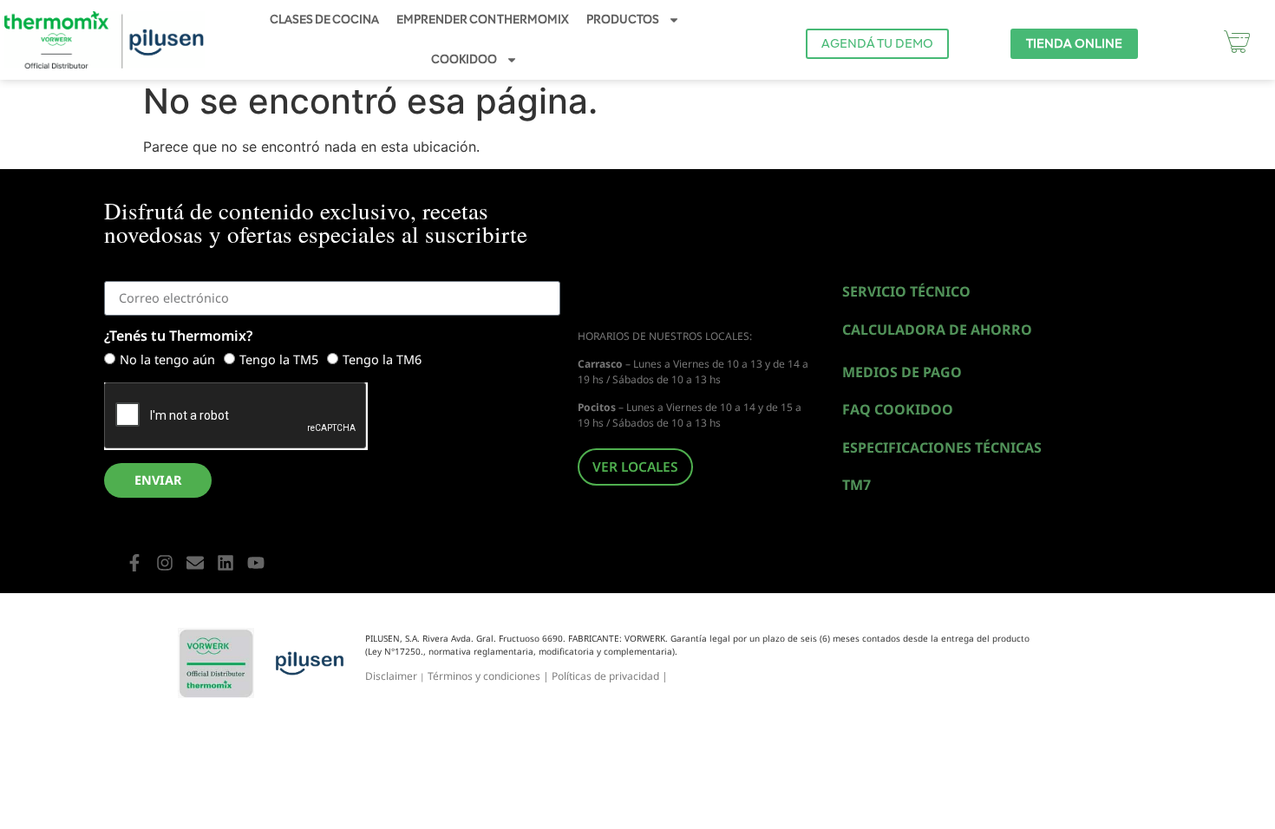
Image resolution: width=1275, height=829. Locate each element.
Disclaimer (391, 676)
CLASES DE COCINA (324, 19)
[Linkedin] (225, 563)
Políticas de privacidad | (610, 676)
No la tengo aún (167, 360)
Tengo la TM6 (382, 360)
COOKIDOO (464, 59)
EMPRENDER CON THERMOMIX (482, 19)
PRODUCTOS (622, 19)
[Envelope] (195, 563)
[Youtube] (256, 563)
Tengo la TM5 (278, 360)
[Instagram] (165, 563)
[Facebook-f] (134, 563)
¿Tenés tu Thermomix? (178, 337)
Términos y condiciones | (490, 676)
